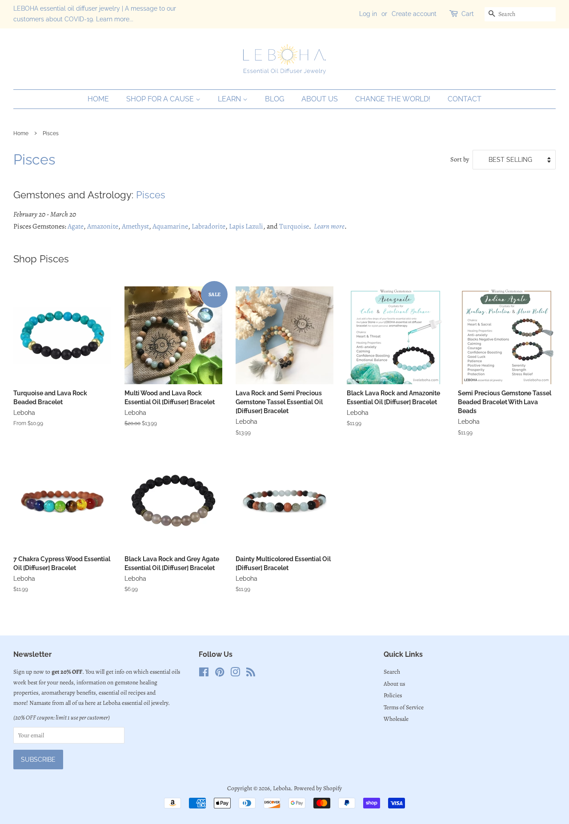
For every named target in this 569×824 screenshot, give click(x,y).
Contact (464, 99)
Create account (414, 13)
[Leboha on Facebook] (204, 674)
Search (392, 671)
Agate (76, 226)
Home (98, 99)
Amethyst (135, 226)
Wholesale (396, 719)
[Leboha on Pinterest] (219, 674)
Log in (368, 13)
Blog (274, 99)
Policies (393, 695)
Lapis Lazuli (246, 226)
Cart (467, 13)
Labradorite (208, 226)
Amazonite (102, 226)
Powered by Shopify (318, 788)
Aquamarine (170, 226)
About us (319, 99)
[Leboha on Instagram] (235, 674)
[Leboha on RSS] (251, 674)
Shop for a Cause (161, 99)
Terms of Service (404, 707)
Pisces (150, 195)
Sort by (459, 159)
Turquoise (294, 226)
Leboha (282, 788)
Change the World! (392, 99)
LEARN (230, 99)
